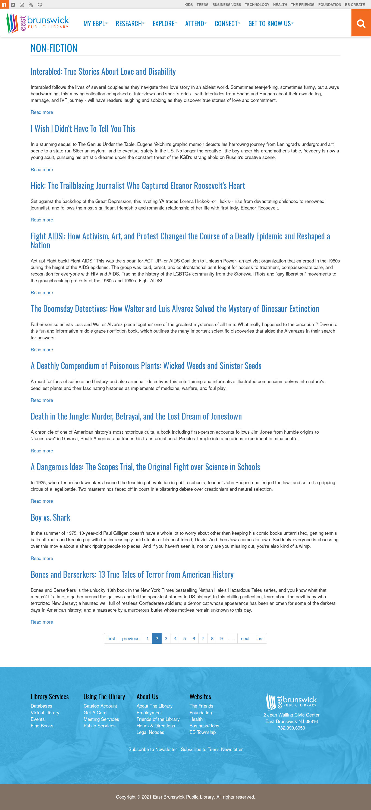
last (260, 638)
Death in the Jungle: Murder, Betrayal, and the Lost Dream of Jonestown (136, 416)
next (245, 638)
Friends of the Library (158, 718)
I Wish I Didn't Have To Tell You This (83, 128)
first (111, 638)
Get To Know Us (270, 23)
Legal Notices (150, 731)
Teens (203, 4)
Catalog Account (100, 705)
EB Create (355, 4)
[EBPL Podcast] (40, 4)
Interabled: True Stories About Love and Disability (103, 71)
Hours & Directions (156, 725)
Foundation (329, 4)
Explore (163, 23)
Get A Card (95, 712)
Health (280, 4)
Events (38, 718)
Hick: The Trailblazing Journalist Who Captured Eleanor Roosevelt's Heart (138, 185)
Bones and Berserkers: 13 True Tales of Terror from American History (132, 574)
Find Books (42, 725)
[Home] (37, 23)
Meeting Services (101, 718)
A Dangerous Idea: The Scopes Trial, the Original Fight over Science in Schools (145, 466)
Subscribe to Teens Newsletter (212, 749)
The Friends (303, 4)
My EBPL (94, 23)
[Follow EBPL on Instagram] (22, 4)
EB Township (203, 731)
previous (131, 638)
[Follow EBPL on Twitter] (13, 4)
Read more (42, 111)
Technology (257, 4)
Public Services (100, 725)
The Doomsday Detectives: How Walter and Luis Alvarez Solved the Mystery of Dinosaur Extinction (175, 308)
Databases (41, 705)
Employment (149, 712)
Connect (226, 23)
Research (129, 23)
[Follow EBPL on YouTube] (31, 4)
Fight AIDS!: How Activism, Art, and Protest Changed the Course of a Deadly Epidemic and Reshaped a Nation (180, 240)
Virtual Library (45, 712)
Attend (194, 23)
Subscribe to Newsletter (152, 749)
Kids (188, 4)
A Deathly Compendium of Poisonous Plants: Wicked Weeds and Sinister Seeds (146, 365)
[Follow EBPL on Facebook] (4, 4)
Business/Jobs (226, 4)
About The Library (155, 705)
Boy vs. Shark (50, 517)
